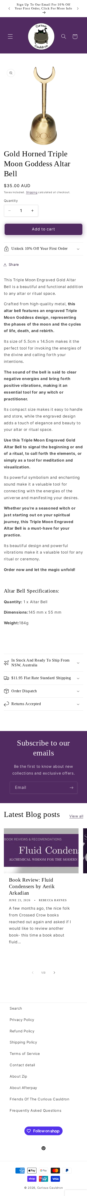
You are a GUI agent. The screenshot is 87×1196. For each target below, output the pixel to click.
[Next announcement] (77, 8)
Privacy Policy (22, 1020)
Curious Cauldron (50, 1187)
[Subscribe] (71, 787)
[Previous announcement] (9, 8)
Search (16, 1008)
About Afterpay (23, 1088)
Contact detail (22, 1065)
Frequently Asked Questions (35, 1110)
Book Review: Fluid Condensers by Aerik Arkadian (32, 886)
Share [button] (14, 264)
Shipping (31, 192)
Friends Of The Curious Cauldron (40, 1099)
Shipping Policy (23, 1042)
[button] (10, 36)
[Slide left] (32, 972)
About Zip (18, 1076)
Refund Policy (22, 1031)
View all (76, 816)
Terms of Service (25, 1053)
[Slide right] (54, 972)
